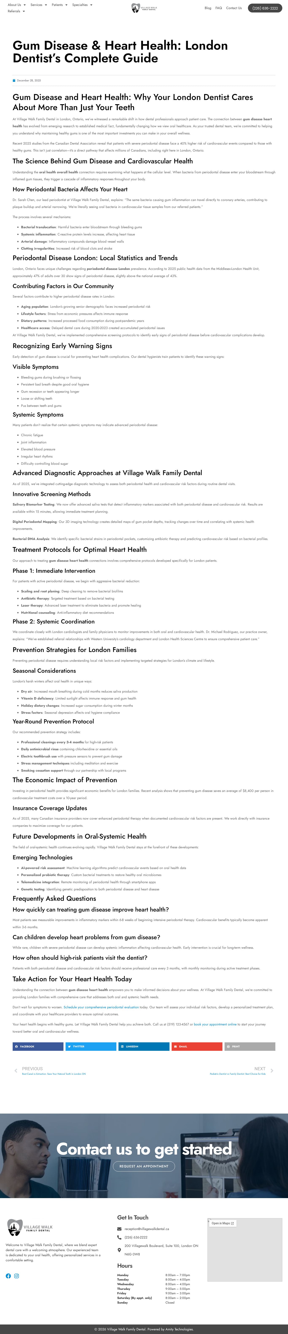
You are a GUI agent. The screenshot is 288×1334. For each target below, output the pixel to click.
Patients (57, 4)
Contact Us (234, 7)
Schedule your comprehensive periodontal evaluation (101, 1007)
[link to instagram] (16, 1276)
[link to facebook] (8, 1276)
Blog (208, 7)
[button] (38, 1046)
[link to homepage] (144, 8)
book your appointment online (215, 1024)
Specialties (79, 4)
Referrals (14, 11)
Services (36, 4)
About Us (14, 4)
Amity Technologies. (180, 1329)
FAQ (218, 7)
